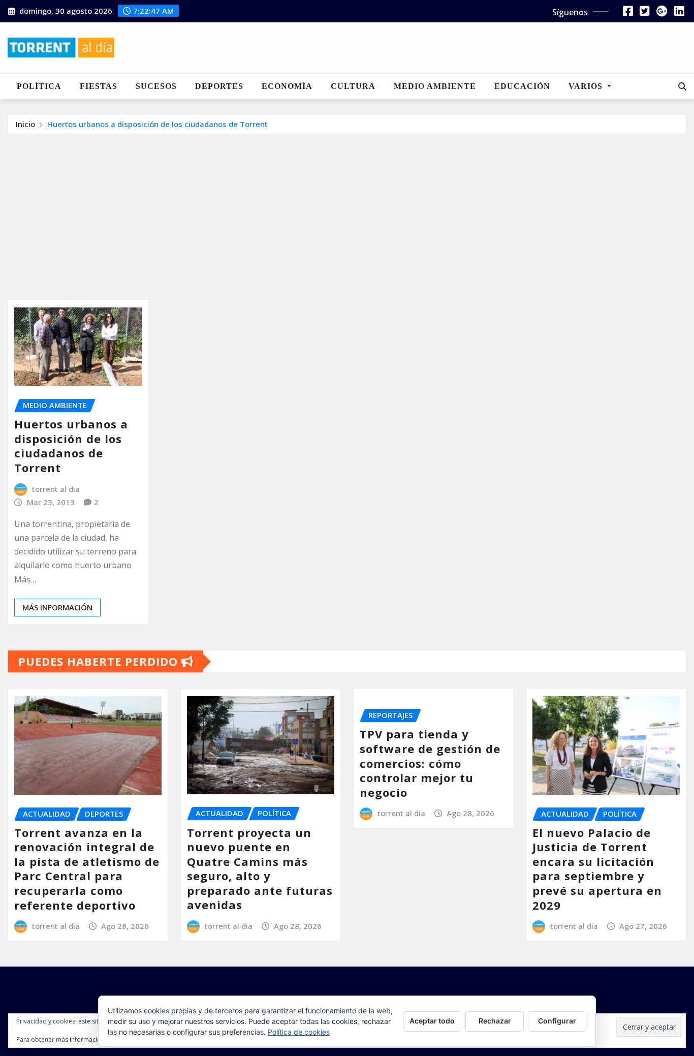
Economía (287, 86)
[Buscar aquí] (682, 86)
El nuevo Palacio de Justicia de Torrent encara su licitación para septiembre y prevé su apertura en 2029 (597, 869)
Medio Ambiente (435, 86)
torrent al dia (56, 489)
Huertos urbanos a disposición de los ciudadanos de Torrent (157, 124)
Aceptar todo (432, 1020)
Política (39, 86)
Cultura (353, 86)
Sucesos (156, 86)
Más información (57, 607)
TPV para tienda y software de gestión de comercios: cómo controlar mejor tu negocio (430, 762)
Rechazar (495, 1020)
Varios (587, 86)
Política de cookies (299, 1032)
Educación (522, 86)
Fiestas (98, 86)
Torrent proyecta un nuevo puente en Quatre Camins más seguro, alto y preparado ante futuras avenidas (260, 869)
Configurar (557, 1020)
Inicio (25, 124)
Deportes (219, 86)
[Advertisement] (347, 211)
